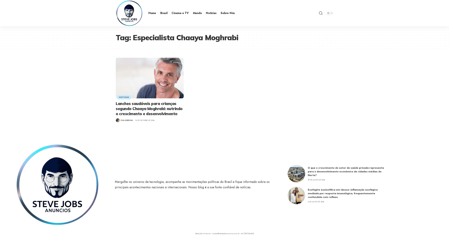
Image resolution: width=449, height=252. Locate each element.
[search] (321, 13)
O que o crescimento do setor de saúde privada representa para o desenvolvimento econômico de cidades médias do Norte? (346, 171)
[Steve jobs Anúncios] (129, 13)
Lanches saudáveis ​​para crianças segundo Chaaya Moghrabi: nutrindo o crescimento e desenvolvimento (149, 108)
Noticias (124, 97)
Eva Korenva (127, 120)
